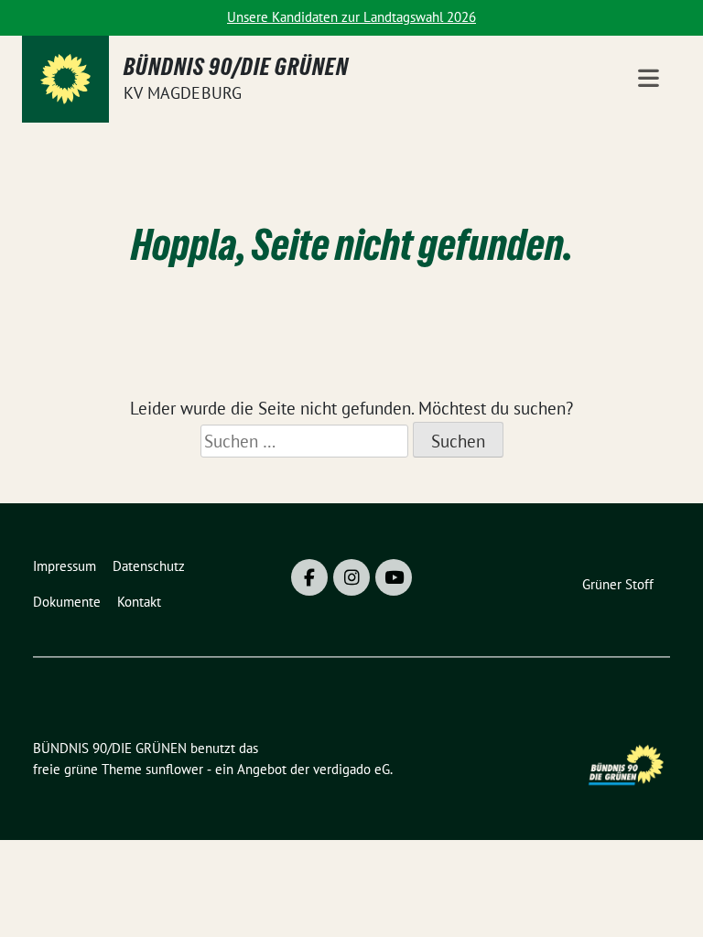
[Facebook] (309, 577)
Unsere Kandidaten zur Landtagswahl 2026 (351, 17)
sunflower (174, 769)
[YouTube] (393, 577)
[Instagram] (351, 577)
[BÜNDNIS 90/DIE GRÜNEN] (65, 79)
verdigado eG (351, 769)
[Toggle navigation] (648, 79)
